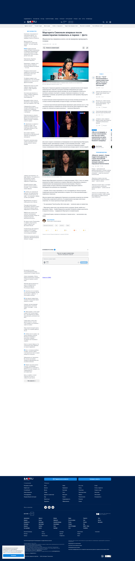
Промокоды (89, 18)
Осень (80, 487)
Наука (64, 496)
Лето (64, 492)
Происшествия (82, 492)
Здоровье (46, 501)
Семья (80, 501)
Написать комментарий (52, 47)
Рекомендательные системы (74, 547)
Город (45, 492)
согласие (8, 552)
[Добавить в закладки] (83, 47)
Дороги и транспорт (49, 494)
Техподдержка (27, 494)
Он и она (81, 485)
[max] (49, 507)
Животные (47, 499)
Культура (65, 490)
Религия (81, 499)
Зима (64, 485)
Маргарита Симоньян (48, 225)
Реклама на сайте (28, 485)
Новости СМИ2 (46, 277)
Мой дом (65, 494)
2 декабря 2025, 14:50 (46, 44)
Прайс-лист (27, 487)
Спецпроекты (97, 496)
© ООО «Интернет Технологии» (46, 556)
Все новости (31, 31)
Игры (83, 18)
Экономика (97, 494)
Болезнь (62, 225)
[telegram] (45, 507)
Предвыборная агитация (30, 496)
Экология (96, 492)
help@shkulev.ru (33, 553)
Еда (45, 496)
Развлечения (82, 496)
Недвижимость (28, 18)
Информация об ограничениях (74, 543)
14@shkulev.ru (39, 550)
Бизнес (46, 487)
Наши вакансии (28, 492)
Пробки (76, 18)
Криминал (65, 487)
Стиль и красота (98, 487)
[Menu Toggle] (24, 22)
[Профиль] (110, 22)
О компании (27, 490)
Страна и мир (97, 490)
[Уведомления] (107, 22)
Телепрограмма (49, 18)
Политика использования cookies (75, 545)
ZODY (80, 18)
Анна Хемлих (50, 219)
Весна (45, 490)
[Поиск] (103, 22)
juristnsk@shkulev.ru (56, 551)
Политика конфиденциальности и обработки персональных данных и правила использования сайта (88, 549)
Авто (45, 485)
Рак (56, 225)
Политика (81, 490)
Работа (80, 494)
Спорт (95, 485)
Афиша (56, 18)
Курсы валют (69, 18)
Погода (42, 18)
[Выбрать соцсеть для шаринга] (87, 47)
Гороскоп (62, 18)
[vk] (52, 507)
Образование (66, 501)
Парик (67, 225)
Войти (47, 262)
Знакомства (36, 18)
